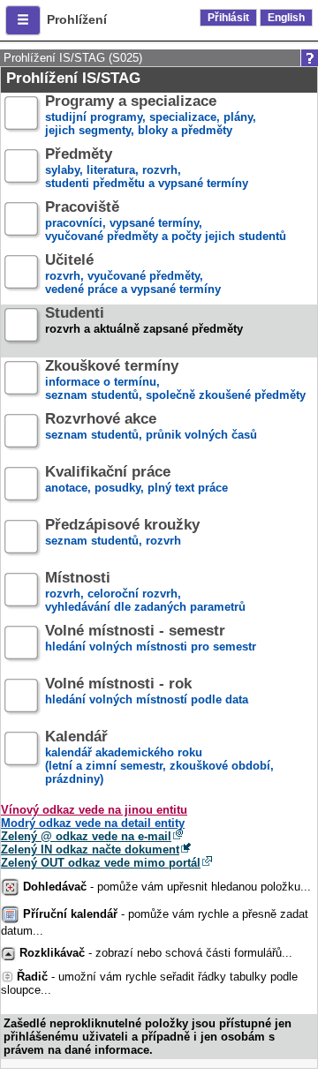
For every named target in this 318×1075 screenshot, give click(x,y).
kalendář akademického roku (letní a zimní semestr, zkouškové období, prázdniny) (159, 758)
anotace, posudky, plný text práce (136, 480)
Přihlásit (228, 17)
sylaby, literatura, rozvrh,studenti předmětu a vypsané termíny (146, 169)
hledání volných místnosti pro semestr (150, 639)
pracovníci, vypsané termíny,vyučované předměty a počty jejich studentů (165, 222)
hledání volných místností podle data (146, 692)
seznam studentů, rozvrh (122, 533)
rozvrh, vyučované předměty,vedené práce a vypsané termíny (133, 275)
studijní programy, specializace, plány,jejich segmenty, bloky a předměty (150, 116)
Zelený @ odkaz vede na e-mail (86, 836)
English (286, 17)
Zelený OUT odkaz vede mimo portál (101, 862)
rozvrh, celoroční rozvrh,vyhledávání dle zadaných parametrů (145, 592)
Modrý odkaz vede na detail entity (93, 823)
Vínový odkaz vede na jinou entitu (94, 809)
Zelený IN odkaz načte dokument (90, 849)
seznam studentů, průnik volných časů (151, 427)
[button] (23, 20)
